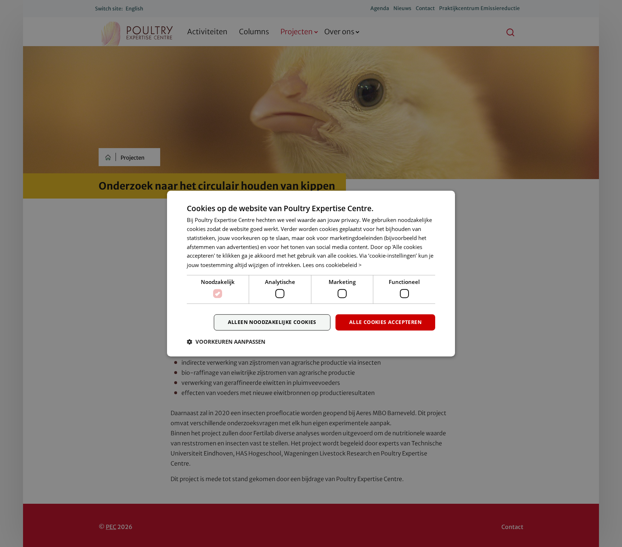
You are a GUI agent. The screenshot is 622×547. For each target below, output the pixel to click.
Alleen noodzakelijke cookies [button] (272, 322)
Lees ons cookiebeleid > (332, 264)
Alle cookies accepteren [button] (385, 322)
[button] (226, 342)
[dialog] (311, 273)
